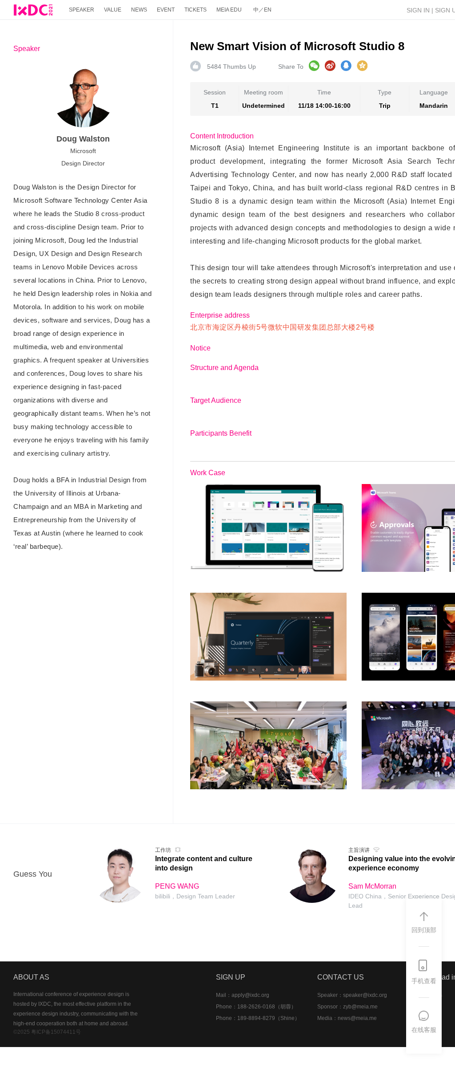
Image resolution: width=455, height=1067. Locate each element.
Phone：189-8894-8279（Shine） (258, 1018)
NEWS (139, 10)
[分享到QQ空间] (362, 65)
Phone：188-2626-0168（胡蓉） (256, 1007)
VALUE (112, 10)
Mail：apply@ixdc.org (242, 995)
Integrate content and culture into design (203, 863)
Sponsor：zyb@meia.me (347, 1007)
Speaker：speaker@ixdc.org (352, 995)
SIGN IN (418, 10)
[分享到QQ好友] (346, 65)
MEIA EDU (229, 10)
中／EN (262, 10)
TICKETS (195, 10)
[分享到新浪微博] (330, 65)
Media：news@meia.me (347, 1018)
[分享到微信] (314, 65)
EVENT (166, 10)
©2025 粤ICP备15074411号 (47, 1032)
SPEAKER (81, 10)
